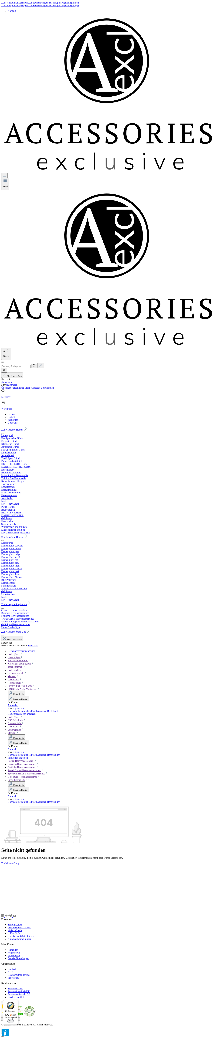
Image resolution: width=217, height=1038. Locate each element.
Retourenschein (15, 988)
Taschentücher (15, 666)
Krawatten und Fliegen (19, 663)
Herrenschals (14, 682)
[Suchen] (34, 366)
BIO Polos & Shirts (18, 660)
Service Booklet (16, 997)
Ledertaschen (15, 670)
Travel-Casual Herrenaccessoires (24, 770)
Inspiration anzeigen (18, 757)
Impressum (13, 977)
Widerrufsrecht (15, 930)
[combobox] (16, 366)
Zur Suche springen (38, 2)
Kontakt (12, 11)
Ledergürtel (14, 654)
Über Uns (33, 645)
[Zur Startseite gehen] (108, 171)
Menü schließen (14, 376)
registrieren (11, 384)
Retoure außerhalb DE (19, 994)
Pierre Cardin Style (17, 780)
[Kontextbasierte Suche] (2, 362)
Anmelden (6, 382)
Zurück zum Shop (10, 863)
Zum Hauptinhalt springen (14, 2)
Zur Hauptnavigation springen (64, 2)
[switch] (10, 1021)
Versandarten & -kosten (19, 927)
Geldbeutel (13, 679)
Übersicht (6, 387)
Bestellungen (47, 387)
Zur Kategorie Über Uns (14, 631)
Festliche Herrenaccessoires (22, 767)
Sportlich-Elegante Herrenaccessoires (27, 773)
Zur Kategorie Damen (12, 537)
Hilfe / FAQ (14, 933)
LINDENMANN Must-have (22, 689)
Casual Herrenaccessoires (21, 761)
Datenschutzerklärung (19, 975)
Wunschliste (14, 955)
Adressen (36, 387)
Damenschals (15, 723)
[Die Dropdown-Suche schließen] (40, 365)
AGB (10, 972)
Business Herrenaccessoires (22, 764)
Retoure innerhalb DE (19, 991)
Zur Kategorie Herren (12, 429)
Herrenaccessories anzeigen (21, 651)
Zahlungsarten (15, 924)
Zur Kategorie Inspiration (14, 604)
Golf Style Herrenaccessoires (22, 776)
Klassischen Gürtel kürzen (21, 936)
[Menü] (4, 175)
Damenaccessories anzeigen (22, 713)
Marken (12, 676)
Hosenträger (14, 657)
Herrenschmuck (16, 673)
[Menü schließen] (2, 433)
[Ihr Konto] (4, 370)
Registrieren (14, 952)
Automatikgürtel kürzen (19, 939)
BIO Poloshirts (15, 720)
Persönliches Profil (21, 387)
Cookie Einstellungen (18, 958)
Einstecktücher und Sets (20, 686)
